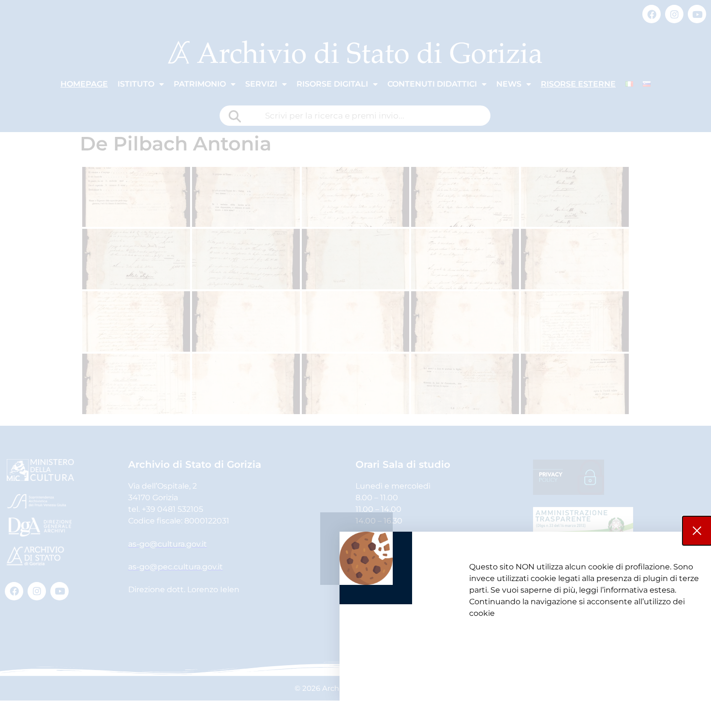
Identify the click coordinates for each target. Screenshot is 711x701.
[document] (355, 350)
